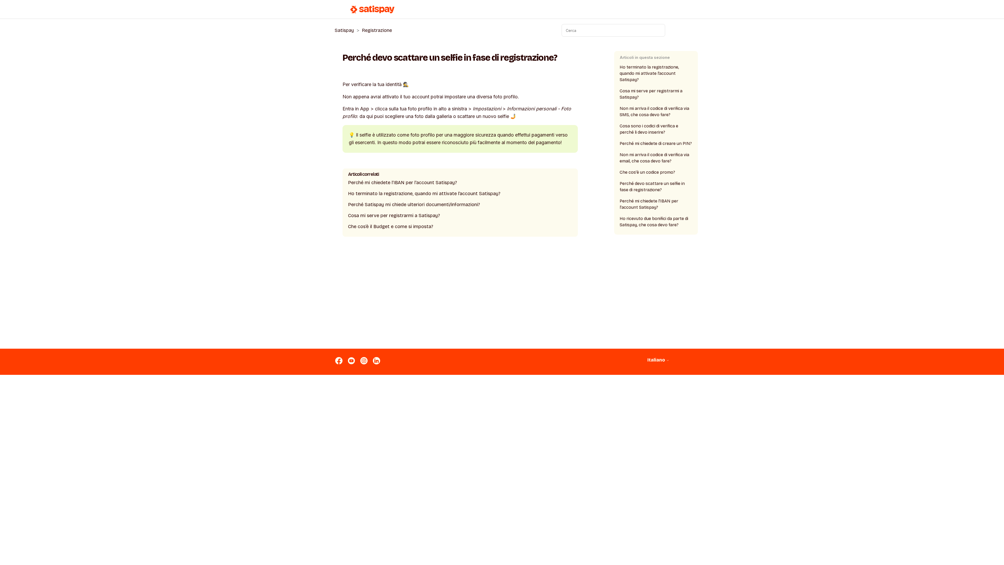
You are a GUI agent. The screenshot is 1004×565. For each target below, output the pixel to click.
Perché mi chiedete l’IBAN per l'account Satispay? (402, 182)
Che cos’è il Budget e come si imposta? (390, 226)
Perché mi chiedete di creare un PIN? (656, 143)
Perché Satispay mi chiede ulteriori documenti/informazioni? (414, 204)
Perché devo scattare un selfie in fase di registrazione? (652, 186)
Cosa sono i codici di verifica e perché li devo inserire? (649, 129)
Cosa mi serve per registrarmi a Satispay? (394, 215)
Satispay (344, 30)
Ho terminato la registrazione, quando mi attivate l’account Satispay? (424, 193)
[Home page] (372, 9)
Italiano (656, 360)
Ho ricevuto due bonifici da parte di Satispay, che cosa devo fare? (654, 221)
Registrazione (377, 30)
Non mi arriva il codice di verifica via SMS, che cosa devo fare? (654, 111)
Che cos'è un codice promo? (647, 172)
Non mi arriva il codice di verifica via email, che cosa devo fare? (654, 157)
